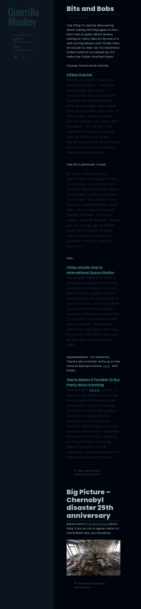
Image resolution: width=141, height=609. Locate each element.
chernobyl (83, 583)
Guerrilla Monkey (23, 16)
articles (89, 470)
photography (97, 583)
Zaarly (94, 390)
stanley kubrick (91, 474)
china (97, 470)
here (106, 366)
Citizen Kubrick (79, 75)
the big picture (82, 587)
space (78, 474)
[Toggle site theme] (16, 57)
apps (81, 470)
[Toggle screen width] (23, 57)
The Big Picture (97, 524)
